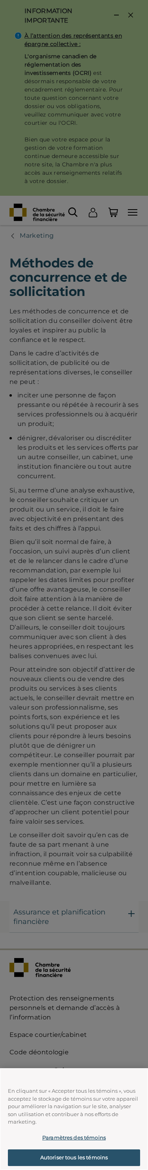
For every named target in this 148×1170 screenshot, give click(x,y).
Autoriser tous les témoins (74, 1157)
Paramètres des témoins (74, 1137)
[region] (74, 1119)
